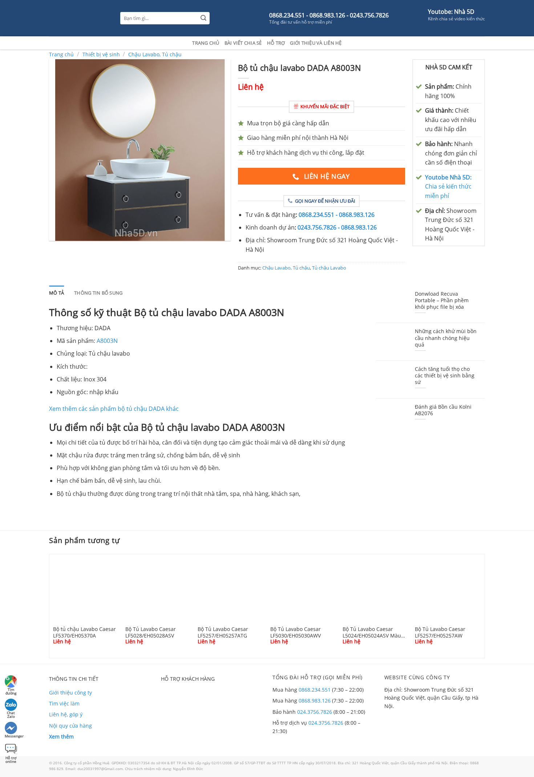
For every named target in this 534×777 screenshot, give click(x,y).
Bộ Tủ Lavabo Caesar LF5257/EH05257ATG (223, 632)
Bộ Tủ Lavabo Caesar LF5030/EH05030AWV (295, 632)
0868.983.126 (315, 700)
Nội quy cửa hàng (70, 725)
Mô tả (56, 293)
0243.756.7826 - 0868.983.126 (337, 227)
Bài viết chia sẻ (243, 43)
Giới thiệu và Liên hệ (315, 43)
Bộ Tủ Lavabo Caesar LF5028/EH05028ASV (150, 632)
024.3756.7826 (314, 711)
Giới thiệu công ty (70, 692)
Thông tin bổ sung (98, 293)
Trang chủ (205, 43)
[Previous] (47, 605)
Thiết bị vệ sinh (101, 54)
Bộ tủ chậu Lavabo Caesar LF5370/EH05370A (84, 632)
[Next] (486, 605)
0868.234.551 (315, 689)
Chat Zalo (11, 713)
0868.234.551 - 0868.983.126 (337, 215)
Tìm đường (10, 690)
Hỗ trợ (276, 43)
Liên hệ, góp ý (65, 714)
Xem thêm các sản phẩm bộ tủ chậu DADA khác (114, 409)
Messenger (11, 735)
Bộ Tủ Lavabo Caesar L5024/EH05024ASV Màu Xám (372, 632)
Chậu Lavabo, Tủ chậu (155, 54)
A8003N (107, 341)
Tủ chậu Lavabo (329, 267)
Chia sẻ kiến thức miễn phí (448, 186)
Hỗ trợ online (10, 758)
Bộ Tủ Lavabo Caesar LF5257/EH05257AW (440, 632)
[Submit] (204, 18)
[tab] (56, 293)
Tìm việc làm (64, 703)
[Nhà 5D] (79, 18)
